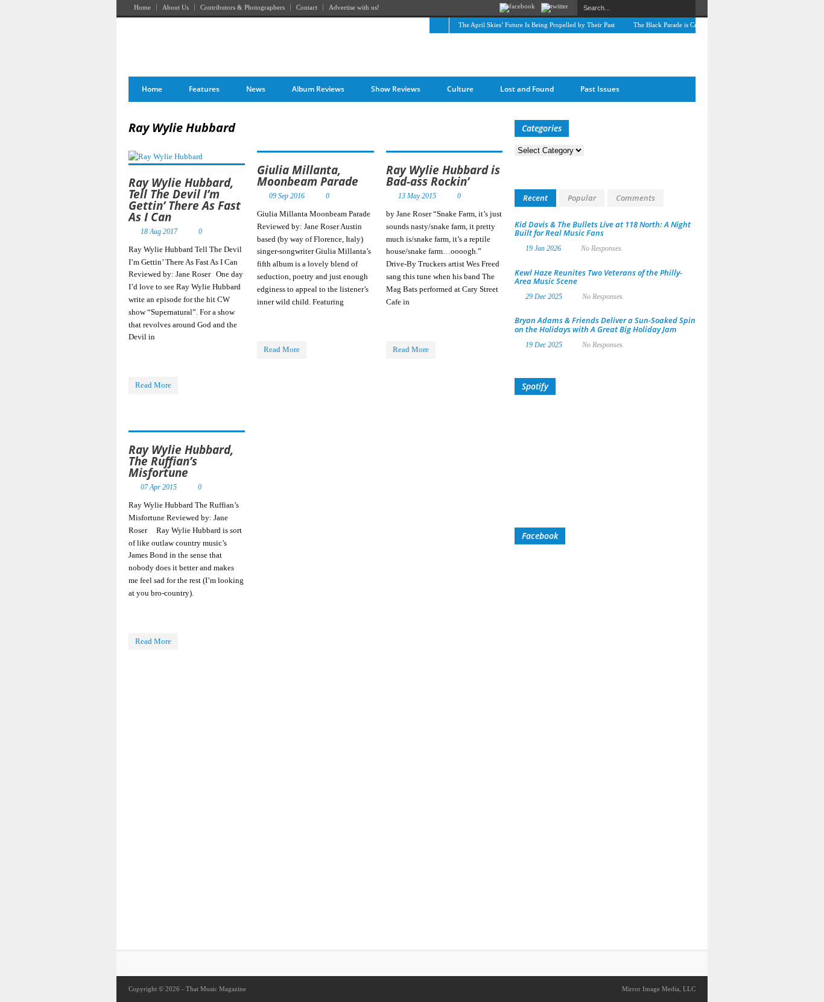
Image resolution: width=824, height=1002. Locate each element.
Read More (153, 384)
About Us (175, 7)
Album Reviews (318, 89)
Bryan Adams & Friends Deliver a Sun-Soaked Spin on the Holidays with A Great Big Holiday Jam (605, 324)
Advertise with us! (354, 7)
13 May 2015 (417, 196)
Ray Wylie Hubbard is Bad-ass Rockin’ (443, 175)
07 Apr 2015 (159, 487)
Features (204, 89)
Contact (306, 7)
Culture (460, 89)
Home (142, 7)
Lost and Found (527, 89)
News (255, 89)
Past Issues (600, 89)
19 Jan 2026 (543, 248)
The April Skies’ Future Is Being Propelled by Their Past (536, 24)
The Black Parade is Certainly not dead (687, 24)
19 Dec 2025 (543, 345)
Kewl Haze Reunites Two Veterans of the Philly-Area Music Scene (598, 276)
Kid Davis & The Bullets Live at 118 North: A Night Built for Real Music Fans (603, 228)
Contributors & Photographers (242, 7)
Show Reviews (395, 89)
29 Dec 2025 (543, 296)
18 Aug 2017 (159, 231)
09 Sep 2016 (287, 196)
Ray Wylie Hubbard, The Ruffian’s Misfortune (180, 461)
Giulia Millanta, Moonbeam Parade (307, 175)
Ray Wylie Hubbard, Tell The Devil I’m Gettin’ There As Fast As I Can (184, 200)
